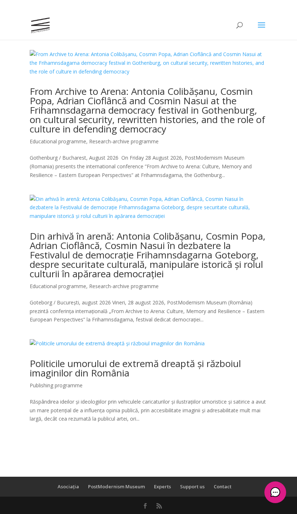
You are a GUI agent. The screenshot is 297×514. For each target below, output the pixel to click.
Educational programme (58, 141)
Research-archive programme (124, 141)
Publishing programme (56, 385)
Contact (222, 486)
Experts (162, 486)
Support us (192, 486)
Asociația (68, 486)
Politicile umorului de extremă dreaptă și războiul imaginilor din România (135, 368)
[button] (275, 492)
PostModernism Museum (116, 486)
